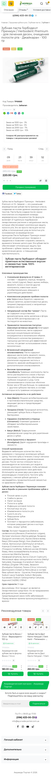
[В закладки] (21, 627)
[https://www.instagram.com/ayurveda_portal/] (23, 726)
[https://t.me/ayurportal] (32, 726)
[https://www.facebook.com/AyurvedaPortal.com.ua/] (18, 726)
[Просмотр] (4, 627)
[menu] (11, 3)
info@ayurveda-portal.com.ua (25, 721)
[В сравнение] (15, 627)
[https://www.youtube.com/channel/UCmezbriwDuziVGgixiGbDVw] (28, 726)
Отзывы (23, 10)
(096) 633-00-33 (22, 15)
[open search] (41, 3)
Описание (9, 10)
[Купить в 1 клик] (10, 627)
